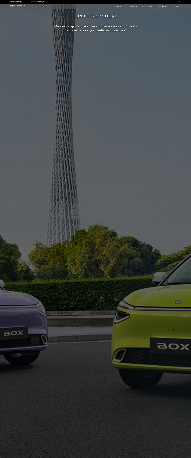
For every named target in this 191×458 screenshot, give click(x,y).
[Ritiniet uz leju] (95, 453)
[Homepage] (18, 6)
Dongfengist (163, 6)
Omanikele (131, 6)
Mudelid (119, 6)
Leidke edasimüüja (36, 2)
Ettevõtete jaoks (147, 6)
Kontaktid (177, 6)
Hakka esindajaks (16, 2)
